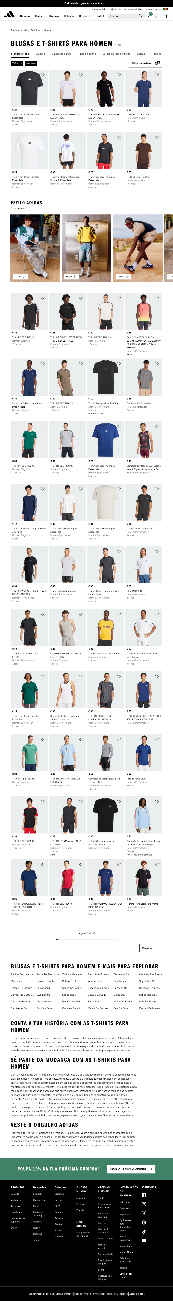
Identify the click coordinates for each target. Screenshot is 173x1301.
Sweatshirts (43, 995)
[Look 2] (86, 248)
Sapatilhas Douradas (68, 995)
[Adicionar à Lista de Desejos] (42, 75)
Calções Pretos (148, 1001)
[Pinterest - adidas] (151, 1223)
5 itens (69, 277)
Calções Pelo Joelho (44, 1009)
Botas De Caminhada (120, 995)
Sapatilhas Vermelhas (94, 1002)
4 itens (120, 277)
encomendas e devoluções (130, 9)
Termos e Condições (117, 1294)
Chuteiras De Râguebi (121, 975)
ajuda (113, 9)
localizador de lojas (99, 9)
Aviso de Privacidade (94, 1294)
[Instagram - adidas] (151, 1204)
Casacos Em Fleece (150, 974)
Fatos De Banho (45, 981)
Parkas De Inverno (22, 974)
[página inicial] (9, 14)
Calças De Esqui (97, 995)
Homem (25, 16)
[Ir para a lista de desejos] (157, 16)
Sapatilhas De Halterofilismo (147, 981)
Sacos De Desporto (47, 974)
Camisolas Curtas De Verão (21, 995)
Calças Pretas (70, 981)
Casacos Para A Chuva (71, 1009)
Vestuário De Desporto (95, 981)
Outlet (100, 16)
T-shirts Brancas (72, 974)
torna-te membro (152, 9)
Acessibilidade (137, 1294)
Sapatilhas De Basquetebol (147, 995)
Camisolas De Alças (19, 1009)
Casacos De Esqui (98, 988)
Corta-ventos (44, 1001)
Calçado (69, 16)
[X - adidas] (151, 1213)
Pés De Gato (121, 1008)
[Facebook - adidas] (151, 1195)
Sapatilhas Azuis (72, 988)
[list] (86, 54)
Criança (54, 16)
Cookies (78, 1294)
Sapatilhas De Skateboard (122, 981)
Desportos (85, 16)
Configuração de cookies (41, 1294)
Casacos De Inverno (120, 988)
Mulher (39, 16)
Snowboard (43, 988)
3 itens (17, 277)
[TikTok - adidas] (151, 1232)
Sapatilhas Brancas (99, 974)
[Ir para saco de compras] (165, 16)
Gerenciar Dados (64, 1294)
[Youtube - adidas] (151, 1241)
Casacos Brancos (149, 988)
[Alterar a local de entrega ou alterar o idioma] (165, 9)
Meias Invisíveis (71, 1001)
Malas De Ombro (98, 1008)
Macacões (16, 981)
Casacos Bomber (21, 1001)
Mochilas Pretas (123, 1001)
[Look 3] (138, 248)
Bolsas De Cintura (21, 988)
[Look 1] (35, 248)
